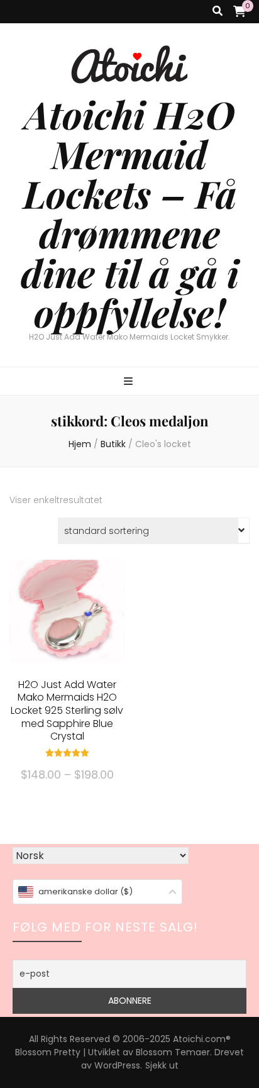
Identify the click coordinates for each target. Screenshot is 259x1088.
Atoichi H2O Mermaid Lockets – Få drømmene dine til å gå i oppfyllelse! (130, 213)
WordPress (117, 1065)
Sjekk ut (162, 1065)
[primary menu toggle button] (130, 382)
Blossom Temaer (173, 1052)
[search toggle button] (217, 11)
